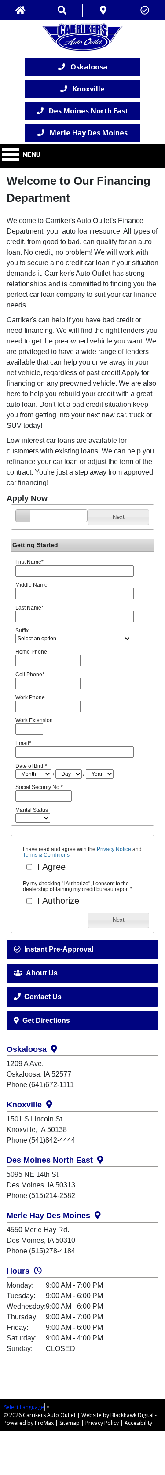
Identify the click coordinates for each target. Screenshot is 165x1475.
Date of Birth (31, 766)
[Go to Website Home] (20, 10)
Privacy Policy (102, 1423)
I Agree (50, 867)
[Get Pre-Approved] (144, 10)
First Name (29, 562)
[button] (118, 517)
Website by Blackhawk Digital (117, 1415)
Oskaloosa (86, 67)
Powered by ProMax (29, 1423)
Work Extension (34, 720)
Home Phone (31, 652)
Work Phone (30, 697)
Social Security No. (39, 787)
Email (23, 743)
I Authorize (57, 900)
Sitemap (69, 1423)
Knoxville (86, 89)
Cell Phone (29, 675)
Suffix (22, 631)
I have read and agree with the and (82, 852)
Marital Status (31, 810)
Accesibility (138, 1423)
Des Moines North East (86, 111)
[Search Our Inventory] (61, 10)
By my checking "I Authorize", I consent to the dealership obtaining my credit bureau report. (77, 886)
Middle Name (31, 585)
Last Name (29, 608)
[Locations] (103, 10)
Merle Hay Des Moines (86, 133)
